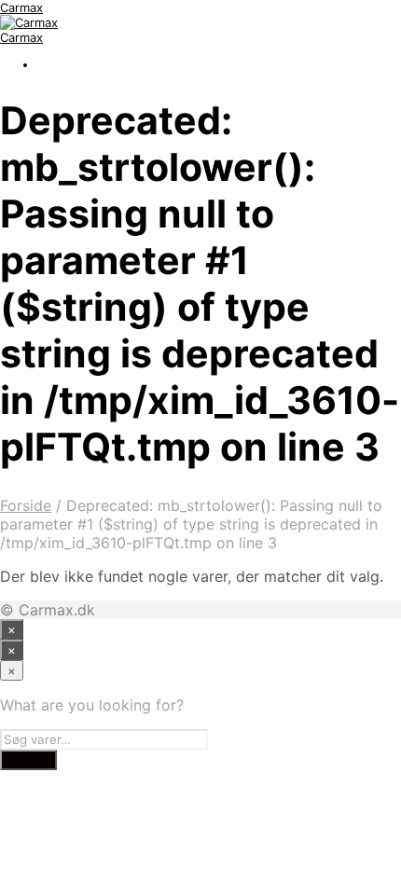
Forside (25, 505)
